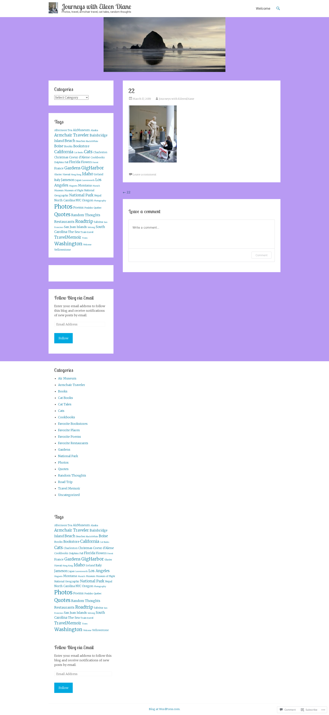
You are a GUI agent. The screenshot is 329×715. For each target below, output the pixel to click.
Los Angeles (99, 570)
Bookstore (81, 146)
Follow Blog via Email (74, 298)
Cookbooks (98, 157)
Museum (59, 190)
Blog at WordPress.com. (164, 709)
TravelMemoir (67, 237)
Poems (78, 207)
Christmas (61, 157)
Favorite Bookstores (73, 424)
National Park (81, 195)
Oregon (87, 200)
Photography (100, 200)
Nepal (97, 195)
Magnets (73, 186)
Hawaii (66, 174)
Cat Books (78, 152)
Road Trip (65, 482)
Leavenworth (88, 180)
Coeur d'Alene (79, 157)
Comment (262, 255)
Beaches (80, 141)
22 (126, 192)
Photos (63, 206)
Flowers (86, 162)
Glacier (58, 174)
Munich (96, 186)
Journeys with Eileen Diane (96, 6)
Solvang (91, 227)
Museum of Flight (73, 190)
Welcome (263, 8)
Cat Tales (64, 404)
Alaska (94, 130)
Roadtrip (84, 221)
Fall (66, 162)
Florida (74, 162)
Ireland (98, 174)
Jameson (67, 180)
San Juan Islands (75, 227)
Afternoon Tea (63, 130)
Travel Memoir (69, 488)
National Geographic (66, 581)
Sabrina (98, 222)
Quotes (62, 214)
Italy (57, 180)
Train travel (86, 232)
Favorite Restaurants (73, 443)
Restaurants (64, 222)
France (59, 168)
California (63, 151)
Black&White (92, 141)
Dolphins (59, 162)
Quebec (97, 207)
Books (68, 146)
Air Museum (67, 378)
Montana (85, 185)
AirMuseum (81, 130)
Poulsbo (88, 207)
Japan (78, 180)
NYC (78, 200)
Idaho (87, 173)
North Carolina (64, 200)
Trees (84, 238)
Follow (63, 338)
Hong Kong (76, 174)
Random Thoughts (85, 215)
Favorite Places (69, 430)
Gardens (72, 168)
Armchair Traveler (71, 135)
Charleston (100, 152)
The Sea (74, 232)
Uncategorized (69, 495)
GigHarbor (92, 168)
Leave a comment (144, 174)
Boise (58, 146)
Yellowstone (62, 249)
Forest (95, 162)
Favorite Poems (69, 436)
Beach (70, 140)
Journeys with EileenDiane (176, 98)
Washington (68, 244)
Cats (88, 151)
